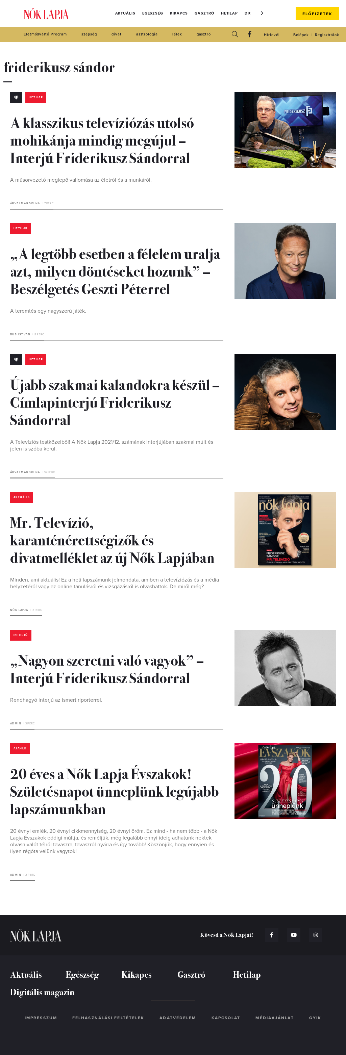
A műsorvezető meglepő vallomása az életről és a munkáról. (81, 180)
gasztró (204, 34)
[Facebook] (249, 35)
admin (15, 723)
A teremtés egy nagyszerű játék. (48, 311)
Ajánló (20, 748)
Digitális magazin (42, 991)
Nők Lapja (46, 13)
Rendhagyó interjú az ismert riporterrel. (56, 700)
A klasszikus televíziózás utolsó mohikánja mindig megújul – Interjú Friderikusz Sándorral (102, 139)
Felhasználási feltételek (108, 1017)
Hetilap (229, 13)
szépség (89, 34)
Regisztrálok (327, 35)
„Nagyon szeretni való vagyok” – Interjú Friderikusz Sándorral (107, 668)
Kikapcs (179, 13)
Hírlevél (271, 35)
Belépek (301, 35)
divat (117, 34)
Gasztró (204, 13)
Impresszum (41, 1017)
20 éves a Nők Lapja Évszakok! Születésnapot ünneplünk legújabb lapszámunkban (114, 791)
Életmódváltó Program (45, 34)
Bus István (20, 334)
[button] (262, 13)
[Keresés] (234, 35)
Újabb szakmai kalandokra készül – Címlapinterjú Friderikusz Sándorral (115, 402)
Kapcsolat (226, 1017)
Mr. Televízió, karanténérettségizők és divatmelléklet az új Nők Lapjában (112, 539)
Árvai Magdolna (25, 203)
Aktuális (125, 13)
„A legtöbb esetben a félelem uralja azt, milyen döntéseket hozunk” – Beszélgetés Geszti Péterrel (115, 270)
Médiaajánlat (274, 1017)
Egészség (152, 13)
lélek (177, 34)
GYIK (315, 1017)
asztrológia (147, 34)
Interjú (21, 635)
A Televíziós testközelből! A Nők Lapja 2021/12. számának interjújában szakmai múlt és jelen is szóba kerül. (111, 445)
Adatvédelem (177, 1017)
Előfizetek (317, 13)
